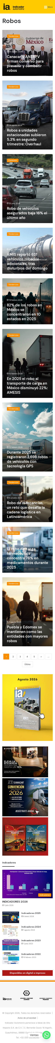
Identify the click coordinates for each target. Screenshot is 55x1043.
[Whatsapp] (46, 1035)
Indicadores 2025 (30, 913)
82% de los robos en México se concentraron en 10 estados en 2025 (24, 312)
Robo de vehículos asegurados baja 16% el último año (27, 213)
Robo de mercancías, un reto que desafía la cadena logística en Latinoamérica (26, 509)
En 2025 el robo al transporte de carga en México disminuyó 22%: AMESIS (27, 385)
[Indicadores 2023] (10, 944)
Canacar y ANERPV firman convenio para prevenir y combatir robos (25, 63)
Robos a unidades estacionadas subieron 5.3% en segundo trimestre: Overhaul (26, 137)
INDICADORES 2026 (15, 901)
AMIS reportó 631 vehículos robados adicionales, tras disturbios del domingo (27, 261)
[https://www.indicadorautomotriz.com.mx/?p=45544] (27, 740)
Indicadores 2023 (31, 940)
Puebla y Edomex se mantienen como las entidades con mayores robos (27, 634)
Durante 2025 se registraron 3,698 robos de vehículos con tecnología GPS (27, 459)
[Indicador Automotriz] (13, 6)
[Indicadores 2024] (10, 931)
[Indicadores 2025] (10, 917)
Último (27, 664)
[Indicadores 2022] (10, 958)
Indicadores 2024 (31, 926)
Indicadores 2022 (31, 954)
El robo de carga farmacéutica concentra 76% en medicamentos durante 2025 (27, 558)
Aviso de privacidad (27, 1018)
